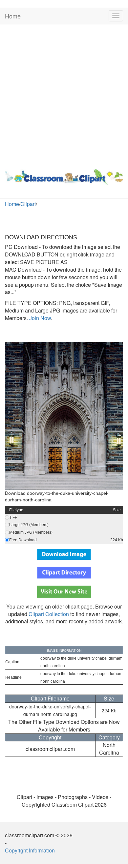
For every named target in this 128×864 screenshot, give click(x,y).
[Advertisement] (64, 95)
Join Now (39, 318)
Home (13, 16)
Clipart (28, 204)
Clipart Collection (49, 614)
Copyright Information (30, 850)
